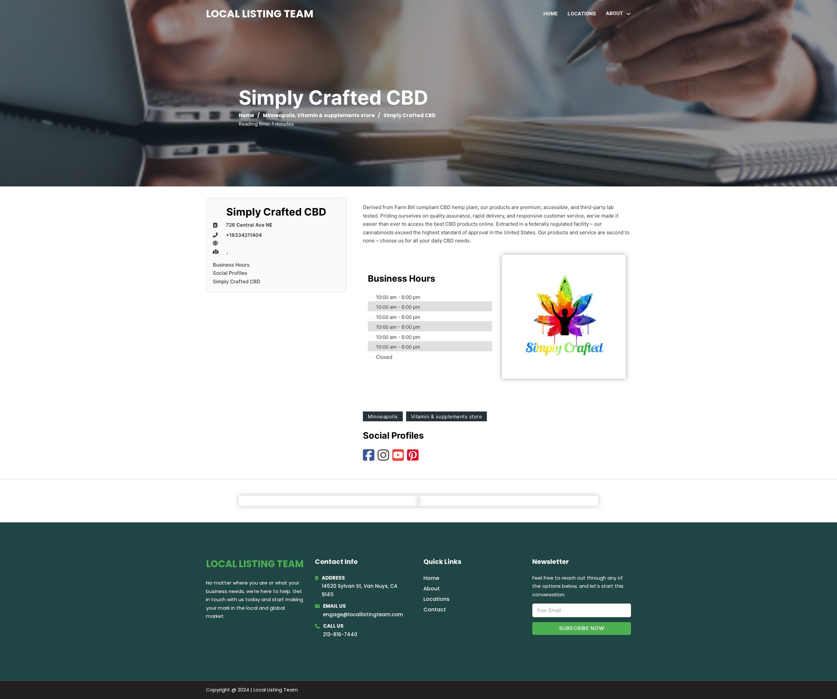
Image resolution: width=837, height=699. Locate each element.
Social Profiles (230, 273)
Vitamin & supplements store (336, 115)
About (431, 588)
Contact (434, 609)
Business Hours (231, 265)
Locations (582, 14)
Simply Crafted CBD (236, 281)
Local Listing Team (260, 13)
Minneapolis (279, 115)
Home (550, 14)
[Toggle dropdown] (628, 13)
